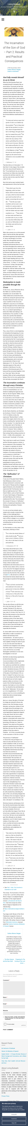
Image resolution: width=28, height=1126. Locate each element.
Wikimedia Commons (11, 922)
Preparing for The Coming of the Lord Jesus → (20, 961)
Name (5, 997)
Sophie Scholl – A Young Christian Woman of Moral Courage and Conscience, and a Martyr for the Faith (14, 1056)
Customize (14, 1118)
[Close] (26, 1103)
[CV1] (8, 574)
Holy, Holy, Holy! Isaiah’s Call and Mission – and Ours (14, 1062)
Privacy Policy (5, 1096)
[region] (14, 1113)
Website (5, 1010)
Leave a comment (13, 71)
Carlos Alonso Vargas (14, 69)
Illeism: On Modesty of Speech (10, 1051)
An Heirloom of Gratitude (8, 1048)
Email (5, 1004)
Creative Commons (13, 924)
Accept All (14, 1114)
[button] (4, 20)
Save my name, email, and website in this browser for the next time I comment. (15, 1018)
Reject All (14, 1123)
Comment (6, 980)
